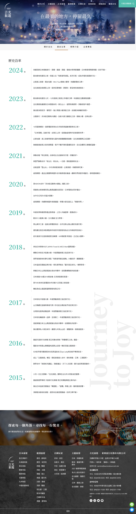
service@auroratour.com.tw (108, 466)
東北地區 (22, 466)
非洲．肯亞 (58, 458)
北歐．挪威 (41, 482)
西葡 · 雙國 (41, 466)
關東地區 (22, 470)
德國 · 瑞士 (41, 474)
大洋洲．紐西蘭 (60, 474)
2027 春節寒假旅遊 (79, 469)
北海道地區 (23, 462)
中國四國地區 (24, 486)
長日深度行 (23, 458)
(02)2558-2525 (99, 478)
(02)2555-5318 (115, 478)
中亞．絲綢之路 (60, 466)
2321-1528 (101, 490)
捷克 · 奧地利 (41, 458)
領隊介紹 (74, 47)
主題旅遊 (51, 4)
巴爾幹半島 (41, 497)
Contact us (116, 428)
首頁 (68, 511)
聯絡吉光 (112, 4)
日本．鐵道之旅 (77, 483)
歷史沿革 (61, 47)
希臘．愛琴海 (42, 501)
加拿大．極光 (59, 462)
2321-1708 (117, 490)
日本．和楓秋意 (77, 458)
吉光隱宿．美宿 (77, 487)
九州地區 (22, 482)
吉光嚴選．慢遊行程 (78, 478)
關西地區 (22, 474)
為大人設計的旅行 (78, 473)
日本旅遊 (61, 4)
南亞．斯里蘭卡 (60, 470)
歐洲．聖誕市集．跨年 (78, 463)
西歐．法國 (41, 470)
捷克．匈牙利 (42, 462)
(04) (95, 490)
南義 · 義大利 (41, 478)
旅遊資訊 (92, 4)
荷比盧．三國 (42, 490)
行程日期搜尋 (126, 4)
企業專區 (87, 47)
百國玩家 (82, 4)
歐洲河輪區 (41, 493)
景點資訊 (102, 4)
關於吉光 (41, 4)
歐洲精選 (71, 4)
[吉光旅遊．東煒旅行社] (8, 10)
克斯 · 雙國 (41, 486)
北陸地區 (22, 478)
